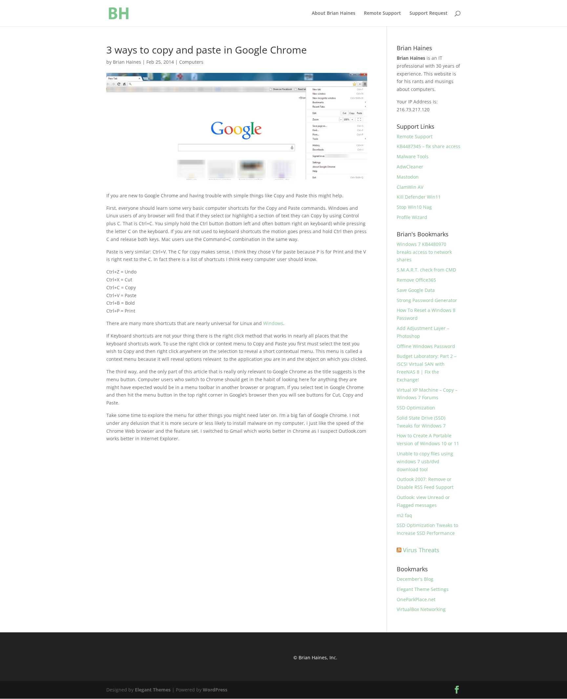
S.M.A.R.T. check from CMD (426, 270)
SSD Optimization (416, 407)
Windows (273, 323)
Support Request (429, 13)
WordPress (215, 690)
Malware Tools (413, 156)
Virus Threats (421, 550)
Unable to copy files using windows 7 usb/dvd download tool (425, 461)
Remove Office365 (416, 280)
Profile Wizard (412, 217)
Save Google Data (416, 290)
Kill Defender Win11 (419, 197)
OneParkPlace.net (416, 599)
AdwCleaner (410, 167)
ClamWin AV (410, 187)
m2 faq (404, 515)
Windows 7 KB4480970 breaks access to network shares (424, 252)
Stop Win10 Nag (414, 207)
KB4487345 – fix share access (428, 146)
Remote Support (382, 13)
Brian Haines (127, 62)
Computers (191, 62)
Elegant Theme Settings (423, 589)
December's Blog (415, 579)
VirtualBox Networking (421, 609)
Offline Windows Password (426, 346)
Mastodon (408, 177)
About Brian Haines (333, 13)
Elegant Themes (153, 690)
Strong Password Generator (427, 300)
